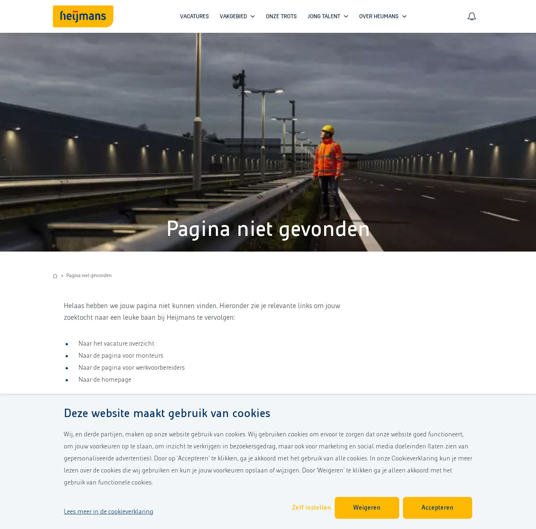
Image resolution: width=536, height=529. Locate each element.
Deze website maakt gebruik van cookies (167, 414)
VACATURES (194, 16)
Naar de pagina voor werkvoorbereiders (131, 368)
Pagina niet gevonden (268, 230)
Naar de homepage (104, 380)
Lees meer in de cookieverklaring (109, 512)
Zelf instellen (311, 508)
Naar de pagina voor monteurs (120, 356)
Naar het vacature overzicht (116, 344)
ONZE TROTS (281, 16)
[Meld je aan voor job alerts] (472, 16)
